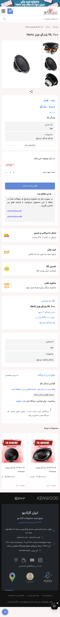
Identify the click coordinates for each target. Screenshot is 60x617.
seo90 (16, 602)
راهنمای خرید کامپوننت (16, 595)
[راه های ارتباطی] (54, 606)
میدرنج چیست (47, 595)
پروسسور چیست (33, 595)
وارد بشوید (21, 401)
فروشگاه (55, 27)
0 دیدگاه (52, 112)
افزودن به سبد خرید (30, 186)
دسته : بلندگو (47, 107)
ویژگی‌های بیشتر (30, 145)
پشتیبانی (10, 602)
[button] (10, 11)
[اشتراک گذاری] (31, 92)
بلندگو (48, 27)
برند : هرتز (49, 100)
